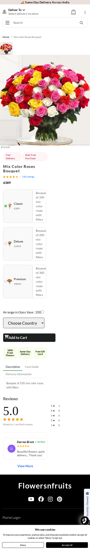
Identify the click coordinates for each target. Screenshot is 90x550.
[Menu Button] (7, 22)
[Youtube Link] (31, 500)
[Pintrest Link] (59, 500)
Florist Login (12, 517)
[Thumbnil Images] (45, 48)
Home (6, 37)
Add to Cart (18, 337)
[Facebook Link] (41, 500)
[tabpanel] (25, 385)
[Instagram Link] (50, 500)
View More (25, 466)
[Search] (81, 22)
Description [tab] (13, 366)
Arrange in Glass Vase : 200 (22, 312)
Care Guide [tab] (32, 366)
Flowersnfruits (45, 485)
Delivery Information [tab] (18, 374)
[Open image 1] (45, 100)
